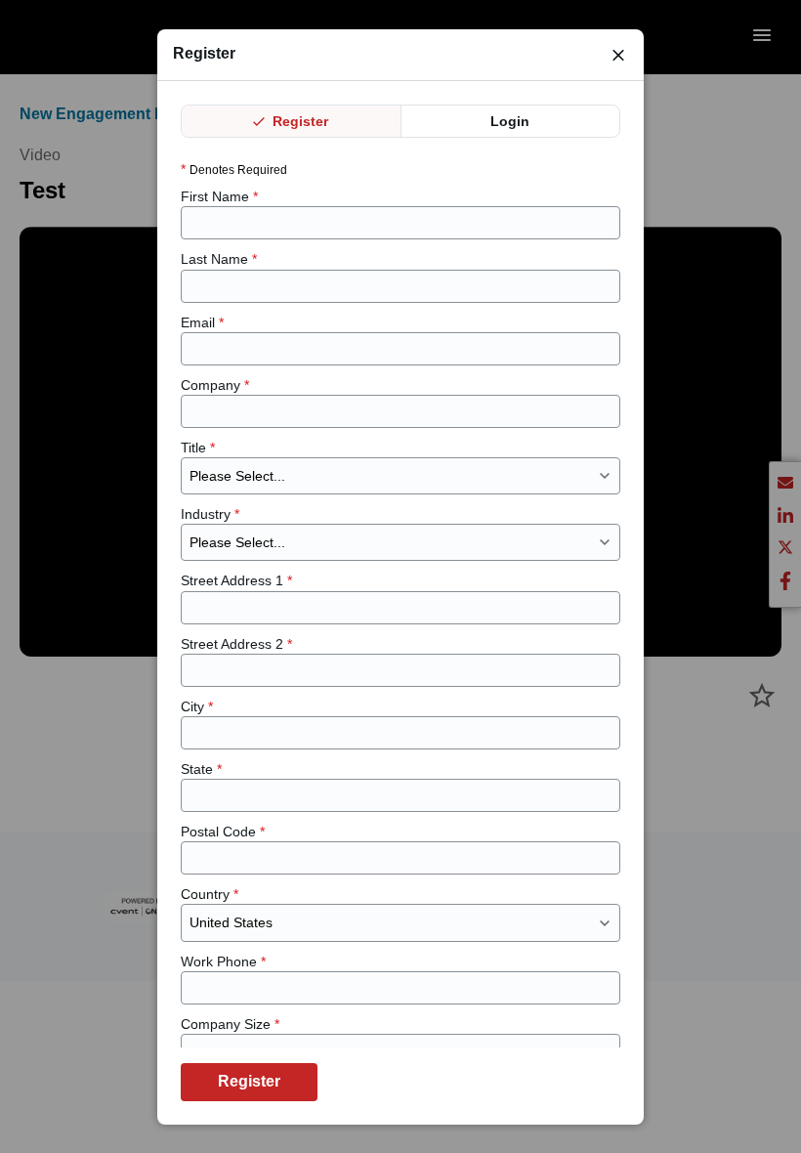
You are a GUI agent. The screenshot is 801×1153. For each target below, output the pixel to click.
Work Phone (223, 961)
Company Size (230, 1024)
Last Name (219, 259)
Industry (210, 514)
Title (198, 447)
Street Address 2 (236, 644)
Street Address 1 (236, 580)
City (197, 706)
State (201, 769)
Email (202, 322)
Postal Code (223, 831)
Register (298, 121)
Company (215, 385)
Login (509, 121)
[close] (618, 54)
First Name (219, 196)
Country (209, 894)
